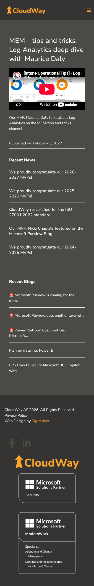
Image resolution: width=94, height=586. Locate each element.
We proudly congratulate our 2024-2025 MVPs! (42, 249)
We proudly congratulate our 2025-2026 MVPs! (42, 193)
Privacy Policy (16, 415)
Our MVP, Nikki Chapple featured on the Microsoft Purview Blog (46, 231)
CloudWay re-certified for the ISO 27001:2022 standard (40, 212)
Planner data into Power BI (31, 350)
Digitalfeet (40, 420)
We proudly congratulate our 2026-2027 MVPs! (42, 174)
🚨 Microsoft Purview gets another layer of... (46, 315)
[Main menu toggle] (89, 10)
